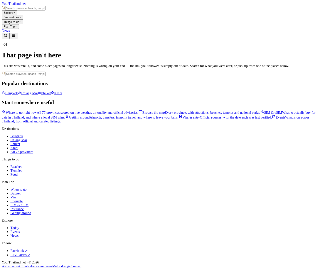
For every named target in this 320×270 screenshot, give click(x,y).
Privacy (12, 266)
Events (15, 232)
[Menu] (13, 36)
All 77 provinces (21, 152)
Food (14, 174)
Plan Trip (9, 26)
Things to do (11, 22)
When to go (18, 189)
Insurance (17, 209)
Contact (76, 266)
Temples (16, 170)
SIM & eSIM (19, 205)
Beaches (16, 167)
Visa (13, 197)
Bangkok (11, 93)
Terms (48, 266)
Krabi (58, 93)
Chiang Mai (29, 93)
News (6, 31)
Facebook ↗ (19, 251)
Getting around (20, 213)
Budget (15, 193)
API (4, 266)
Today (14, 228)
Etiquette (16, 201)
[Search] (6, 36)
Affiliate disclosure (31, 266)
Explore (8, 12)
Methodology (61, 266)
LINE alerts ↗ (20, 255)
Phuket (46, 93)
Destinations (11, 17)
